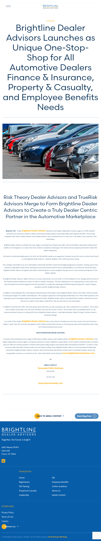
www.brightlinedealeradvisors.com (78, 353)
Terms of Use (7, 516)
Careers (5, 521)
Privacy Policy (8, 512)
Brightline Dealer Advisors (34, 230)
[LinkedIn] (3, 461)
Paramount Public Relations (50, 368)
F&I (53, 477)
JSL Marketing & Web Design (57, 537)
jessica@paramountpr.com (50, 383)
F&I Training (24, 486)
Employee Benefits (60, 482)
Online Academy (59, 486)
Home (22, 477)
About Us (56, 490)
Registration (24, 482)
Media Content (59, 495)
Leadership (24, 495)
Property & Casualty (28, 490)
